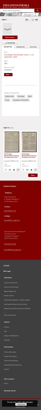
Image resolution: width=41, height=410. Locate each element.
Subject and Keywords (11, 336)
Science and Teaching (11, 287)
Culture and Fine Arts (11, 283)
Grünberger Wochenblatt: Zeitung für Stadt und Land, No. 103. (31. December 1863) (11, 155)
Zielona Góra (9, 96)
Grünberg (21, 96)
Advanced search (28, 14)
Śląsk (29, 96)
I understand (21, 404)
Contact (6, 369)
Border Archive (9, 296)
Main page (7, 271)
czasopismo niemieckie (20, 100)
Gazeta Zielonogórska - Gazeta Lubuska (17, 300)
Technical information (11, 361)
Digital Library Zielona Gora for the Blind (17, 308)
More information (27, 402)
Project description (10, 352)
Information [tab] (20, 47)
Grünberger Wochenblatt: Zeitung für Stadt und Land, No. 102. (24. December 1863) (29, 155)
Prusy (7, 100)
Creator (6, 327)
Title (5, 331)
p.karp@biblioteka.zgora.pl (12, 250)
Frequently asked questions (13, 365)
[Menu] (38, 2)
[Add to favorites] (32, 19)
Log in (6, 383)
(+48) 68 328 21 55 (10, 211)
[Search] (37, 10)
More (33, 175)
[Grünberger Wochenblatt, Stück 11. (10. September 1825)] (7, 29)
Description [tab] (8, 47)
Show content (10, 37)
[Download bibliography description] (10, 169)
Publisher (7, 340)
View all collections (10, 315)
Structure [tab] (33, 47)
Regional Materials (10, 291)
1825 (5, 63)
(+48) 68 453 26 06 (10, 244)
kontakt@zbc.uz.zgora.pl (12, 220)
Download (11, 43)
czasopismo (8, 70)
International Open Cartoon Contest (15, 304)
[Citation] (36, 19)
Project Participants (10, 356)
